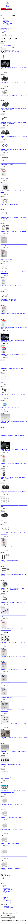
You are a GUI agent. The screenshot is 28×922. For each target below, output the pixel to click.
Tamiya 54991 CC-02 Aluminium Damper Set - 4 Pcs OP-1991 (14, 231)
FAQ (4, 898)
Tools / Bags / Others (7, 23)
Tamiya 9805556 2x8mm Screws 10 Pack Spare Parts (12, 368)
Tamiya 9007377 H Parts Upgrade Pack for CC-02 (11, 817)
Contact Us (5, 897)
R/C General (5, 20)
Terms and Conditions (7, 891)
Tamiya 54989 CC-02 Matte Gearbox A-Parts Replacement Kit (13, 204)
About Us (5, 885)
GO (14, 15)
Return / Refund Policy (8, 889)
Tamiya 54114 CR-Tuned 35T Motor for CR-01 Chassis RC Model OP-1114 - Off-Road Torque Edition (13, 589)
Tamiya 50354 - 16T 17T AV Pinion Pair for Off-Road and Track (14, 656)
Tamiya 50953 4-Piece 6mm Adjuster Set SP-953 (11, 764)
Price (12, 51)
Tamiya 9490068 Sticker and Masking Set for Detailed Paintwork (14, 856)
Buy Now (2, 74)
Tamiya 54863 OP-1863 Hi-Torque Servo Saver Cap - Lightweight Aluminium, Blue (12, 408)
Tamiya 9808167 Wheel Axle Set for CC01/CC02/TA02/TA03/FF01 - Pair (8, 300)
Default (5, 51)
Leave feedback (6, 906)
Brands (4, 892)
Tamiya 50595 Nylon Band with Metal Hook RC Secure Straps (14, 751)
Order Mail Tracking (7, 900)
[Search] (13, 50)
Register (7, 6)
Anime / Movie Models (8, 25)
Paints (4, 22)
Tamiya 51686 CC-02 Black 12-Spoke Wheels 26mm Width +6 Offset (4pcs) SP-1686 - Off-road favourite (14, 83)
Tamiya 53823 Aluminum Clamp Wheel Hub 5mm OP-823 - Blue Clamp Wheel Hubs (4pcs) (13, 791)
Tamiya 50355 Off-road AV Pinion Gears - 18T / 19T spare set (13, 669)
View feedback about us (8, 907)
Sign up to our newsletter (6, 915)
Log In (7, 5)
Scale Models (6, 21)
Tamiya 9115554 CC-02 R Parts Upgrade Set (10, 843)
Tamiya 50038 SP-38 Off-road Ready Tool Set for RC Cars (13, 602)
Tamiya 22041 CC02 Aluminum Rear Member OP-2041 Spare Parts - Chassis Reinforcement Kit (13, 123)
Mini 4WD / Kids (6, 24)
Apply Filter (3, 48)
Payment (5, 886)
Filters (2, 42)
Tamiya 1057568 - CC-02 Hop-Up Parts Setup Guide (12, 804)
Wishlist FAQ (6, 899)
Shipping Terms (6, 888)
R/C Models (5, 17)
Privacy (4, 890)
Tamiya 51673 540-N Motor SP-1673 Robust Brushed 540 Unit (14, 95)
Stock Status (16, 51)
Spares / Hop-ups (6, 18)
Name (9, 51)
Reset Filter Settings (7, 45)
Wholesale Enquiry (7, 902)
